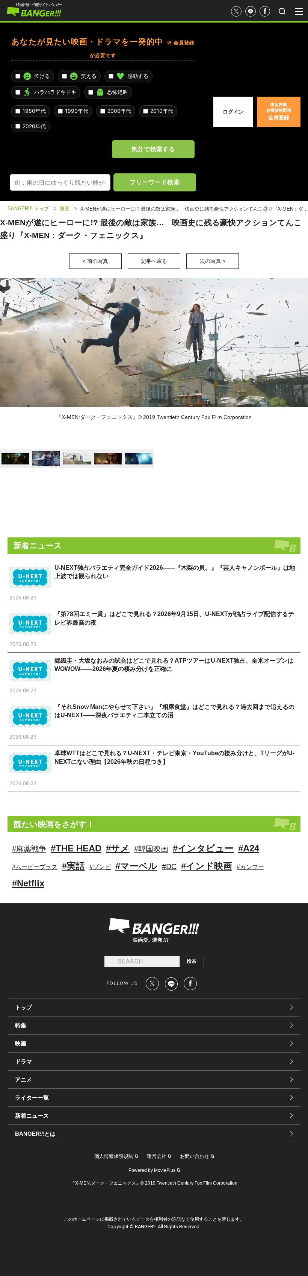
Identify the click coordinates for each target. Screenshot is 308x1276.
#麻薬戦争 (29, 849)
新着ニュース (32, 1115)
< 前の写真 (95, 261)
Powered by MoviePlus (151, 1170)
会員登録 (278, 111)
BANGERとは (35, 1133)
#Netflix (28, 883)
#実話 (73, 866)
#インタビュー (203, 848)
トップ (23, 1007)
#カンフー (250, 867)
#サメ (118, 848)
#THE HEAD (76, 848)
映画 (20, 1043)
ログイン (233, 112)
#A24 (248, 848)
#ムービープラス (34, 867)
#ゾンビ (100, 867)
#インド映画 (206, 866)
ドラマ (23, 1061)
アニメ (23, 1079)
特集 (20, 1025)
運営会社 (156, 1156)
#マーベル (136, 866)
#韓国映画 (151, 849)
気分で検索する (153, 149)
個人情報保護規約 (113, 1156)
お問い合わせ (194, 1156)
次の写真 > (212, 261)
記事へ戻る (154, 261)
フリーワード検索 (155, 182)
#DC (169, 866)
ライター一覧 (32, 1097)
